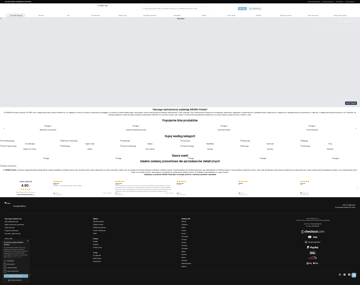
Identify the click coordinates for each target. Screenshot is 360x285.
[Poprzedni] (51, 188)
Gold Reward (339, 1)
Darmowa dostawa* (328, 1)
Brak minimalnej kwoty (314, 1)
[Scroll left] (4, 129)
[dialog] (3, 282)
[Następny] (357, 188)
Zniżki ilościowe (349, 1)
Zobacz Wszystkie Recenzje (25, 194)
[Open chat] (354, 275)
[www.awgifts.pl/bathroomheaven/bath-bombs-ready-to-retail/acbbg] (180, 62)
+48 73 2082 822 (348, 205)
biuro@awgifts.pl (19, 206)
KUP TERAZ (351, 103)
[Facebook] (349, 274)
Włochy (184, 221)
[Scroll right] (356, 129)
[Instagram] (339, 274)
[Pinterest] (344, 274)
